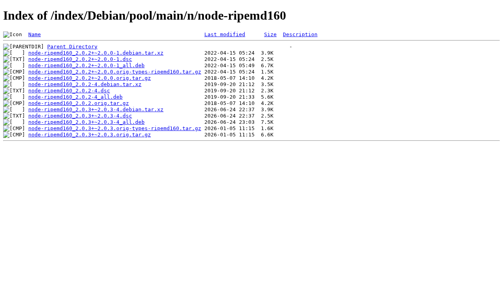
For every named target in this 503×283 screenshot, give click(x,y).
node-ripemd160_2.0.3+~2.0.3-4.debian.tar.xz (95, 109)
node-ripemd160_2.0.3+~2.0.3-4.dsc (80, 116)
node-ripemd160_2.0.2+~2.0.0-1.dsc (80, 59)
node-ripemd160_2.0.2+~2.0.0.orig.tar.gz (89, 78)
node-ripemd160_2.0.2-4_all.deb (75, 97)
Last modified (224, 34)
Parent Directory (72, 47)
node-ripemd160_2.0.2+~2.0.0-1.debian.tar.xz (95, 53)
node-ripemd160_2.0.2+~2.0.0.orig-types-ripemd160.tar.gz (114, 72)
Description (300, 34)
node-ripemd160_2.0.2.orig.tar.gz (78, 103)
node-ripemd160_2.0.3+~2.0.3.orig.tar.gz (89, 135)
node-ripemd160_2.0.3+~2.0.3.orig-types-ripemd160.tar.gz (114, 128)
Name (34, 34)
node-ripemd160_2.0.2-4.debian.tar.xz (84, 84)
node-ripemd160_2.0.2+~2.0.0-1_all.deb (86, 65)
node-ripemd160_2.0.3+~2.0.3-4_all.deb (86, 122)
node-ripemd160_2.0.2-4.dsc (69, 91)
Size (270, 34)
